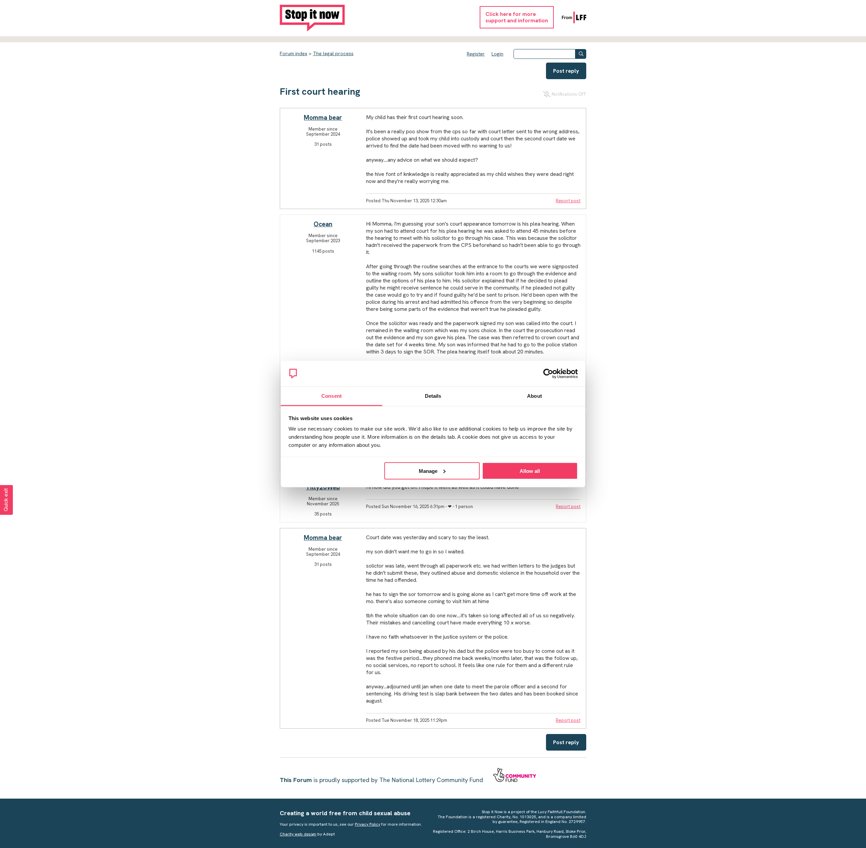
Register (476, 54)
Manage (428, 471)
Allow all (530, 471)
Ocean (323, 224)
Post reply (566, 70)
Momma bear (323, 117)
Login (497, 54)
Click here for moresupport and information (516, 17)
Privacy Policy (367, 824)
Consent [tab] (331, 396)
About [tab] (534, 396)
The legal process (333, 53)
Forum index (293, 53)
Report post (568, 201)
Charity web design (298, 834)
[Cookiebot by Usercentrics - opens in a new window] (548, 374)
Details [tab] (433, 396)
